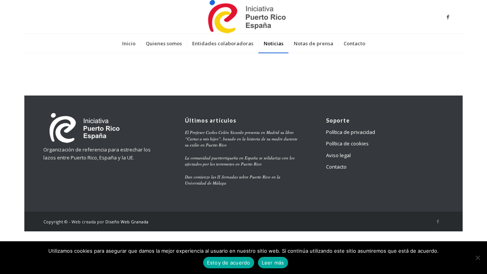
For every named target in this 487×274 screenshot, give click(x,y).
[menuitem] (128, 43)
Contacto (336, 166)
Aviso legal (338, 155)
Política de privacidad (350, 132)
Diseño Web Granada (126, 222)
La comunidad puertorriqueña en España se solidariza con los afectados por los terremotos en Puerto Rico (239, 161)
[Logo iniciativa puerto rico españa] (243, 16)
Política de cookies (347, 143)
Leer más (273, 263)
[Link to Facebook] (448, 16)
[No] (477, 257)
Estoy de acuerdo (228, 263)
